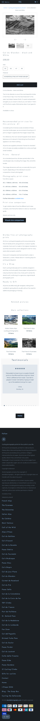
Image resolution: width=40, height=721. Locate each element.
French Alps (7, 501)
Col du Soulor (8, 643)
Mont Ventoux (7, 523)
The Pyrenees (7, 505)
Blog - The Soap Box (10, 691)
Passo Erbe (6, 660)
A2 (11, 68)
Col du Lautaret (8, 651)
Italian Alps (7, 514)
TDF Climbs (6, 603)
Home (5, 8)
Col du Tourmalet (9, 554)
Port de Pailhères (9, 611)
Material (5, 73)
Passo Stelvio (7, 549)
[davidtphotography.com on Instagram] (4, 439)
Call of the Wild (9, 527)
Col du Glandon (8, 576)
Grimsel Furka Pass (10, 638)
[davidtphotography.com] (20, 2)
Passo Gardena (8, 665)
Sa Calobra (6, 518)
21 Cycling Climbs (9, 669)
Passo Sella (6, 589)
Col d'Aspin (7, 567)
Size (4, 64)
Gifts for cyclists (9, 674)
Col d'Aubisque (8, 558)
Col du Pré (6, 585)
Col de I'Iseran (8, 607)
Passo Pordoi (7, 647)
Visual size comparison (14, 220)
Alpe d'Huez (7, 532)
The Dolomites (8, 510)
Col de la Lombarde (10, 625)
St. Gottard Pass (9, 616)
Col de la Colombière (11, 594)
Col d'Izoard (7, 541)
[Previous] (15, 39)
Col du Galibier (8, 536)
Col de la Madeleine (10, 620)
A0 (22, 68)
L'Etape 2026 (7, 687)
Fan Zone (6, 629)
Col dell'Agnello (9, 634)
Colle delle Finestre (10, 656)
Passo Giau (6, 563)
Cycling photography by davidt (17, 8)
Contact (5, 678)
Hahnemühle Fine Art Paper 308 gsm (16, 76)
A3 (5, 68)
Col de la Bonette (9, 545)
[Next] (25, 39)
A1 (16, 68)
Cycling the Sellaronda (11, 696)
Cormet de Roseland (10, 580)
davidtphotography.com (14, 700)
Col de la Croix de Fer (11, 598)
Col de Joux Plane (9, 572)
